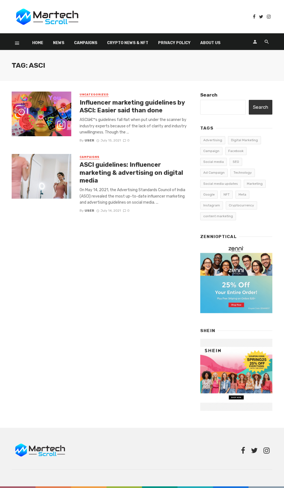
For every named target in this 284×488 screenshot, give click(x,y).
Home (37, 43)
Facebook (236, 151)
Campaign (211, 151)
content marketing (218, 216)
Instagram (211, 205)
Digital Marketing (244, 140)
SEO (236, 162)
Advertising (212, 140)
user (89, 140)
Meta (242, 194)
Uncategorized (94, 94)
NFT (227, 194)
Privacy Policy (174, 43)
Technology (243, 173)
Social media (213, 162)
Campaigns (85, 43)
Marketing (255, 184)
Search (208, 95)
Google (209, 194)
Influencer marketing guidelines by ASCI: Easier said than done (132, 106)
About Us (210, 43)
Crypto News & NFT (127, 43)
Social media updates (220, 184)
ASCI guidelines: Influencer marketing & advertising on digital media (131, 172)
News (58, 43)
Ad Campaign (214, 173)
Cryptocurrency (241, 205)
